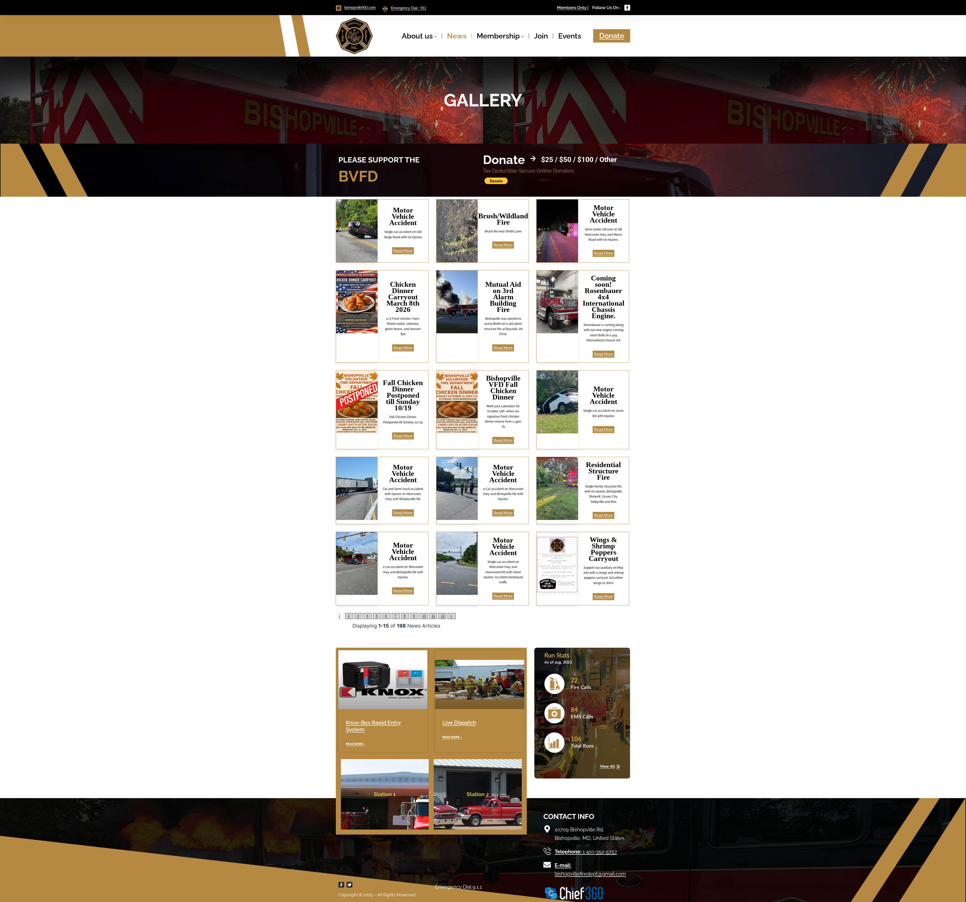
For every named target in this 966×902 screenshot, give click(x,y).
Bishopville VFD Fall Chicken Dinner (503, 387)
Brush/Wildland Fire (503, 219)
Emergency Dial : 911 (408, 8)
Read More (403, 251)
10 (424, 616)
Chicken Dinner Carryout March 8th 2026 (402, 296)
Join (541, 35)
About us (417, 35)
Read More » (355, 744)
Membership (498, 35)
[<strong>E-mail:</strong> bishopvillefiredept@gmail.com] (547, 865)
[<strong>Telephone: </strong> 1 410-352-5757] (547, 851)
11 (433, 616)
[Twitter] (349, 885)
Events (569, 35)
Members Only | (572, 7)
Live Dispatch (459, 722)
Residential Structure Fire (603, 471)
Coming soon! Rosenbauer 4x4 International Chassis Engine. (603, 297)
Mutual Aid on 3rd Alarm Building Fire (503, 296)
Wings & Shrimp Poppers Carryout (603, 549)
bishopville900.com (360, 7)
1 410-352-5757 (586, 852)
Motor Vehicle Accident (403, 216)
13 (443, 616)
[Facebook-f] (627, 8)
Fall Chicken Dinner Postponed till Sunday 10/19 (403, 395)
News (456, 35)
